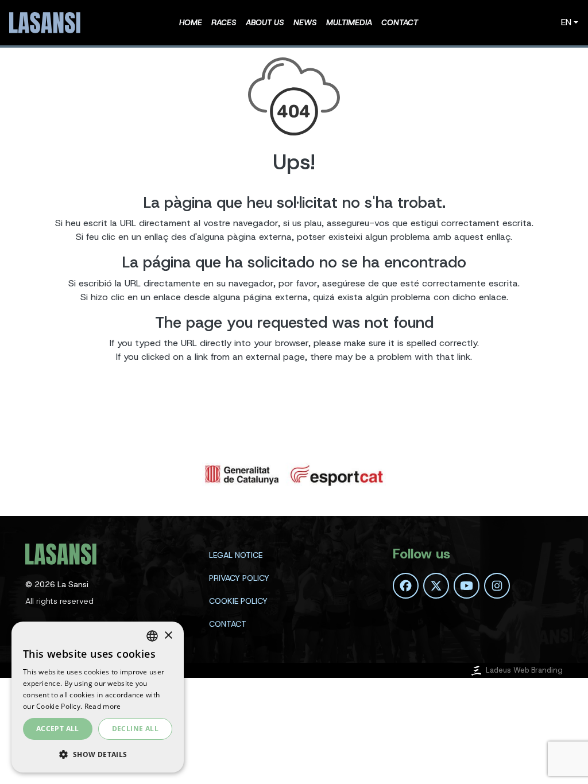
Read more (102, 706)
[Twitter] (436, 586)
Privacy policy (239, 578)
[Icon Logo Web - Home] (46, 22)
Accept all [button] (57, 728)
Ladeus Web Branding (524, 670)
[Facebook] (406, 586)
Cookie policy (238, 601)
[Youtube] (466, 586)
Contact (227, 624)
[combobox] (152, 636)
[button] (97, 754)
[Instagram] (497, 586)
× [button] (168, 635)
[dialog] (97, 697)
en (566, 22)
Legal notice (235, 555)
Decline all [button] (135, 728)
